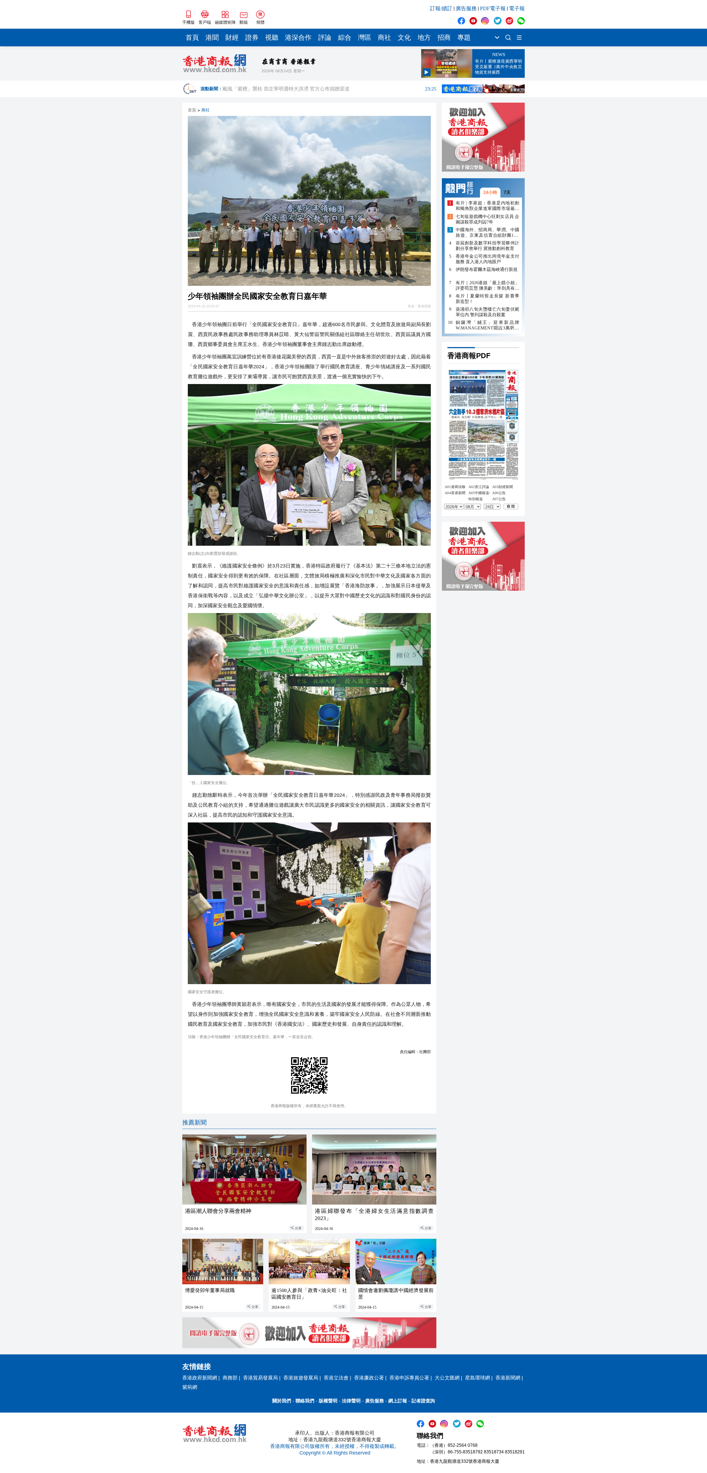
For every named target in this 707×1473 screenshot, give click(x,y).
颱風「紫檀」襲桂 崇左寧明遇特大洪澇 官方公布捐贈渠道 (329, 89)
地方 (424, 37)
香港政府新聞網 (199, 1378)
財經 (232, 37)
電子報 (517, 8)
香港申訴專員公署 (409, 1378)
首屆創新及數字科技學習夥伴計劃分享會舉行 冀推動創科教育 (487, 246)
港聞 (212, 37)
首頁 (192, 37)
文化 (404, 37)
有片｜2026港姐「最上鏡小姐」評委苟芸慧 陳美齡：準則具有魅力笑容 (487, 285)
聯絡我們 (305, 1400)
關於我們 (281, 1400)
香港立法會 (336, 1378)
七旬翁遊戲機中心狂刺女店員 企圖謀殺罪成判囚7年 (487, 219)
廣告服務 (466, 8)
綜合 (344, 37)
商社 (384, 37)
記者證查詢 (423, 1400)
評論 (324, 37)
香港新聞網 (507, 1378)
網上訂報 (397, 1400)
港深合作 (298, 37)
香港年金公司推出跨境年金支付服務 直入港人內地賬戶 (487, 259)
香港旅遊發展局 (300, 1378)
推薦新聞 (194, 1122)
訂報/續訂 (441, 8)
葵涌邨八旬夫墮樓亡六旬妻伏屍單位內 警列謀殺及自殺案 (487, 312)
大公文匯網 (447, 1378)
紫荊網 (189, 1387)
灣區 (364, 37)
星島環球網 (477, 1378)
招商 (444, 37)
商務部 (230, 1378)
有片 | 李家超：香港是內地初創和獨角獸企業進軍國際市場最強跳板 (487, 206)
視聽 (271, 37)
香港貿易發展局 (260, 1378)
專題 (464, 37)
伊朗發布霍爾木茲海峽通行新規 (487, 269)
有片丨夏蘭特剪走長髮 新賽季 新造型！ (487, 299)
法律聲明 (351, 1400)
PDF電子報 (493, 8)
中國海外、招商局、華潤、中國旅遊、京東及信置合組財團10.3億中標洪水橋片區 (487, 232)
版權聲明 (328, 1400)
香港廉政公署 (369, 1378)
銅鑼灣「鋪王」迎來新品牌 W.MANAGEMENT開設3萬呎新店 (487, 325)
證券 (251, 37)
